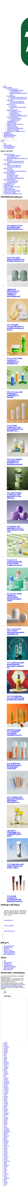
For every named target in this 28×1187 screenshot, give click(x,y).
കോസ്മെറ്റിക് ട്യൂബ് (12, 117)
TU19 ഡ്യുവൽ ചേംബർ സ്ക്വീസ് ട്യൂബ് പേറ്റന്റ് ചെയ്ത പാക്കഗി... (15, 865)
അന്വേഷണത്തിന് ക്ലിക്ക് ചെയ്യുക (11, 986)
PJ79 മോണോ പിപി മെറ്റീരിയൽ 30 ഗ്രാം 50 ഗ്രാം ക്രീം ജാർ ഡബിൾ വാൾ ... (15, 529)
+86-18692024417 (8, 920)
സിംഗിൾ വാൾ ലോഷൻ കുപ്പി (18, 97)
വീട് (5, 86)
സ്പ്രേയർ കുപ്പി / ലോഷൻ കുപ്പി (16, 171)
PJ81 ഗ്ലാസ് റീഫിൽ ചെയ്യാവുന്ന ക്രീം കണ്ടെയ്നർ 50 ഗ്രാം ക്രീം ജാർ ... (14, 495)
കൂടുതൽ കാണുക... (9, 954)
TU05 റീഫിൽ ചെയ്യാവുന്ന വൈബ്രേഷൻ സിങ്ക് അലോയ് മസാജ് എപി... (15, 898)
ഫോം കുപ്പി (13, 105)
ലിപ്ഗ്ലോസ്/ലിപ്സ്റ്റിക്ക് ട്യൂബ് (18, 115)
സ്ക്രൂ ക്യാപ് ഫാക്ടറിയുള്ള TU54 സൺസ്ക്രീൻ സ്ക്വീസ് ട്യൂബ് (14, 833)
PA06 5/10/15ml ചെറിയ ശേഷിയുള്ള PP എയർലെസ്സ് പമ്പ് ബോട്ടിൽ (15, 394)
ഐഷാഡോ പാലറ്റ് (15, 111)
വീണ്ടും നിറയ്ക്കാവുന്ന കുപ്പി (15, 124)
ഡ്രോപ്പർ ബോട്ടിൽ (12, 127)
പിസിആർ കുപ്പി (11, 122)
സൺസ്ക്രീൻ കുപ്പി (12, 121)
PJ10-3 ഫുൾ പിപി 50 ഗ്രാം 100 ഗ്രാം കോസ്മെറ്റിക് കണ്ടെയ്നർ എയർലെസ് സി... (15, 631)
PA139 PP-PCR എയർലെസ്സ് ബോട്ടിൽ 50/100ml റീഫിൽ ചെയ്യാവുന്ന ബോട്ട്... (14, 562)
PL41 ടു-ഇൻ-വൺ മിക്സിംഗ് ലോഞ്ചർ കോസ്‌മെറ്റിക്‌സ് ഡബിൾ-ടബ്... (14, 766)
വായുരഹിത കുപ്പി (12, 89)
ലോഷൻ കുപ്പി (11, 96)
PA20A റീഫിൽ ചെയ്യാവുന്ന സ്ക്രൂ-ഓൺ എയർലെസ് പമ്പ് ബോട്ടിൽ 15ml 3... (15, 428)
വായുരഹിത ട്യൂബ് (15, 118)
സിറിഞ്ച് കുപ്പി (11, 125)
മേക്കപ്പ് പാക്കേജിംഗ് (12, 110)
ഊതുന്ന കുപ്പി (11, 104)
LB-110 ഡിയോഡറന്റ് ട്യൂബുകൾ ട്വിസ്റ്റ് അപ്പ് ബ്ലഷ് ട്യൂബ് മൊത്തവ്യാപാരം (15, 799)
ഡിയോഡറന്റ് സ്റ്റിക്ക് (13, 129)
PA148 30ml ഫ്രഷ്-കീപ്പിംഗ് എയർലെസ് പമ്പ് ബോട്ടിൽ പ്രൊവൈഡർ (15, 259)
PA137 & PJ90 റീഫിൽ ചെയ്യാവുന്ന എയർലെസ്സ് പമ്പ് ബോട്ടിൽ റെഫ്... (14, 361)
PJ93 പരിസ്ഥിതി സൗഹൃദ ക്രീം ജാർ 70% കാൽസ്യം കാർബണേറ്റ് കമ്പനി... (15, 327)
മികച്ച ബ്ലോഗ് (8, 969)
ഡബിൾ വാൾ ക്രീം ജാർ (17, 101)
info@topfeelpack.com (9, 931)
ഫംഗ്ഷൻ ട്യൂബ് (15, 120)
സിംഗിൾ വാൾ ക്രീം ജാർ (17, 103)
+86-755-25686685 (8, 925)
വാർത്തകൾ (7, 132)
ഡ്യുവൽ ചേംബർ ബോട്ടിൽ (15, 128)
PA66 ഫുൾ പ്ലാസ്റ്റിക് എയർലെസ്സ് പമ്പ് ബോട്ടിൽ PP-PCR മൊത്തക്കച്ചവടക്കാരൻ (14, 461)
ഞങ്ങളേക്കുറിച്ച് (8, 134)
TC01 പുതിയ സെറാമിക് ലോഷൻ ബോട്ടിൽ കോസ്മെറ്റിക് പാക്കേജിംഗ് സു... (15, 665)
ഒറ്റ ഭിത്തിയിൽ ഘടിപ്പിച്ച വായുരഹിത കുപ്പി (16, 91)
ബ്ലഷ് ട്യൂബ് (14, 112)
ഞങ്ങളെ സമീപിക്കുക (10, 135)
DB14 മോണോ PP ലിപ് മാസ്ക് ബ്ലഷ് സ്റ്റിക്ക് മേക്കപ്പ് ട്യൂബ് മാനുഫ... (15, 227)
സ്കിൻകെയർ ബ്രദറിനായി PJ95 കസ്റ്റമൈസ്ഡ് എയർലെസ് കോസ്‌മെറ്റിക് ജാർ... (14, 293)
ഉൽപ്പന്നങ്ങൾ (8, 87)
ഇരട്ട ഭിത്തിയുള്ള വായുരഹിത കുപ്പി (17, 158)
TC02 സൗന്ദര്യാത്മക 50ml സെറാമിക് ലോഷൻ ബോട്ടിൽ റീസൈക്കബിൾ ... (15, 698)
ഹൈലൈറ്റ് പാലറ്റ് (15, 114)
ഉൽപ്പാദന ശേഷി (9, 136)
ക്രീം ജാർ (9, 100)
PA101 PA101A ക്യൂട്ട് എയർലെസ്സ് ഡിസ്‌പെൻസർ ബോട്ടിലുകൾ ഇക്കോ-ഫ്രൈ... (14, 597)
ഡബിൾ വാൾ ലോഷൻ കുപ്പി (18, 98)
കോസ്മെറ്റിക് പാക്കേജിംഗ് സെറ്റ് (16, 131)
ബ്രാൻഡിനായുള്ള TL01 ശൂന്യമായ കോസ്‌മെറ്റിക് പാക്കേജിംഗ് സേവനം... (14, 732)
